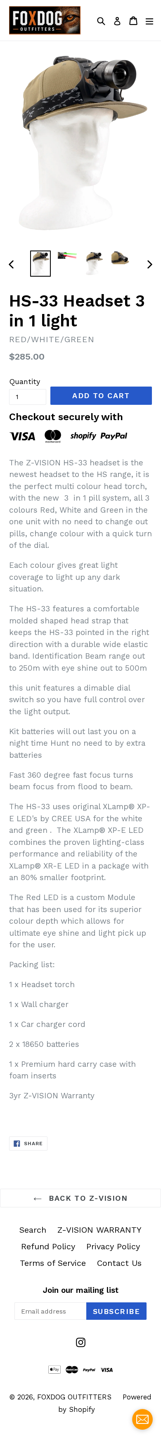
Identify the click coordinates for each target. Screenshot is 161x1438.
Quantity (24, 381)
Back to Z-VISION (87, 1198)
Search (32, 1230)
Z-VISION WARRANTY (99, 1230)
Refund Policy (48, 1246)
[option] (40, 263)
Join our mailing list (80, 1290)
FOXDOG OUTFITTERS (74, 1397)
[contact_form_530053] (142, 1419)
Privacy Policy (113, 1246)
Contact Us (119, 1263)
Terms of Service (53, 1263)
